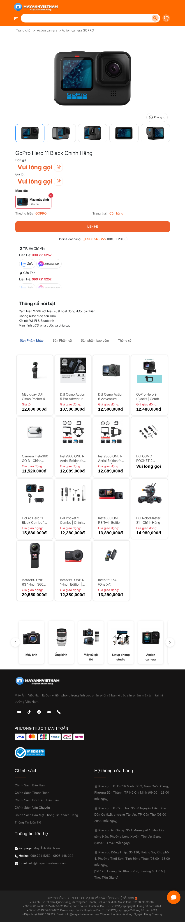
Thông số (125, 340)
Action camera (47, 30)
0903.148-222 (95, 239)
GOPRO (41, 213)
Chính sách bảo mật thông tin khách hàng (46, 815)
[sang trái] (15, 642)
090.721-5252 (40, 855)
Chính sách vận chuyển (32, 807)
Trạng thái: (99, 213)
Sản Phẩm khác (32, 340)
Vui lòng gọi (35, 167)
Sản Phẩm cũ (62, 340)
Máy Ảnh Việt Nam (46, 848)
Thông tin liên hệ (28, 822)
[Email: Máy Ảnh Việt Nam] (48, 712)
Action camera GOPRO (78, 30)
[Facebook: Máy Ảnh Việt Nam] (39, 712)
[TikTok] (29, 712)
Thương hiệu (24, 213)
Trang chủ (23, 30)
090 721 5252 (41, 255)
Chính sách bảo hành (30, 785)
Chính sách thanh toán (32, 792)
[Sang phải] (169, 642)
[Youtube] (19, 712)
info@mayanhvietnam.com (47, 863)
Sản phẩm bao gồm (95, 340)
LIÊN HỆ (92, 226)
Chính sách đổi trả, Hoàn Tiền (37, 800)
